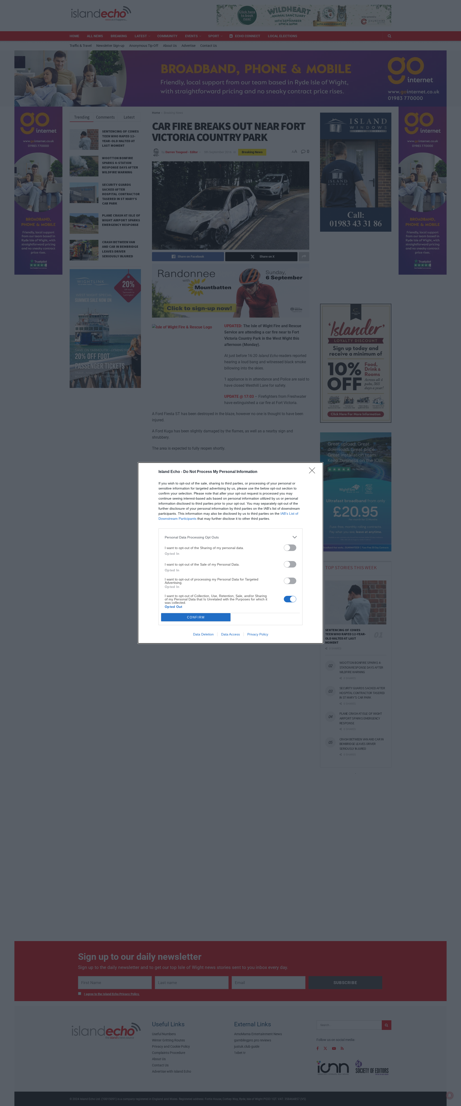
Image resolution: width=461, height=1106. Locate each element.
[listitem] (230, 537)
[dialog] (230, 553)
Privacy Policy (257, 634)
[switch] (290, 547)
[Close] (313, 472)
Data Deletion (203, 634)
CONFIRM (196, 617)
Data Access (230, 634)
